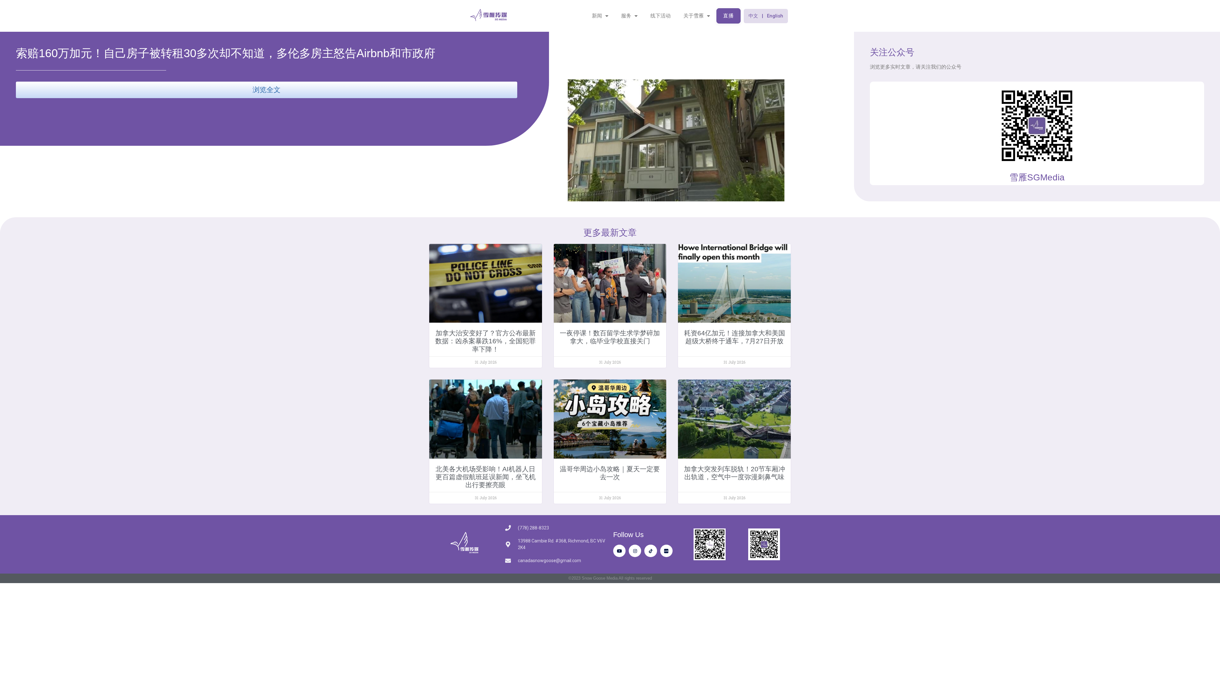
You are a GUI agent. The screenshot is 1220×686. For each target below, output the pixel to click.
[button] (766, 16)
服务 (626, 15)
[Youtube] (619, 551)
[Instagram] (635, 551)
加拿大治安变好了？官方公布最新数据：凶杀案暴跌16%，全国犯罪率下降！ (485, 341)
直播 (728, 15)
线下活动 (660, 15)
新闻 (597, 15)
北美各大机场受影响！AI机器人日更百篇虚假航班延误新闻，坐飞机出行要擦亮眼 (486, 476)
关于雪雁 (693, 15)
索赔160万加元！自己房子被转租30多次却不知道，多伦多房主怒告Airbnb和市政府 (225, 53)
